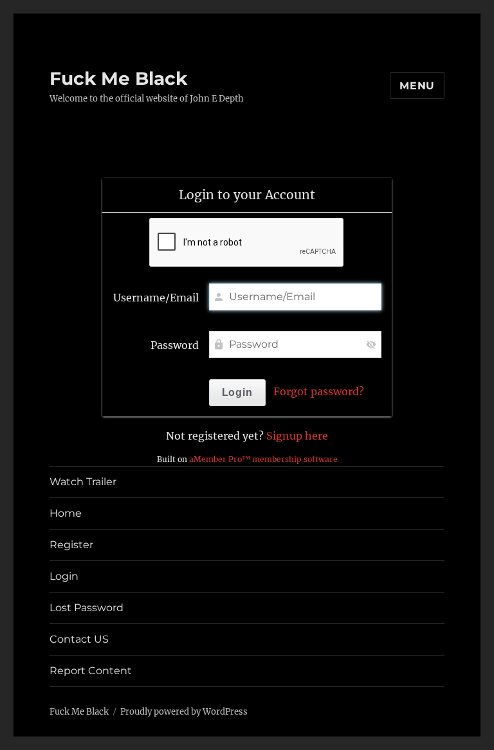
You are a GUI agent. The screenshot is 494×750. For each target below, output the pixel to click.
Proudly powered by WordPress (184, 711)
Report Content (91, 671)
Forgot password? (318, 391)
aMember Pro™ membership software (263, 459)
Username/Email (156, 297)
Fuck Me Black (118, 78)
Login (64, 576)
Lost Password (87, 608)
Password (175, 345)
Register (71, 545)
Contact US (79, 639)
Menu (417, 86)
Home (66, 513)
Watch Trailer (83, 482)
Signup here (297, 435)
